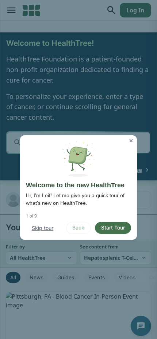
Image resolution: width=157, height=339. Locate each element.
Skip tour (42, 228)
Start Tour (113, 227)
